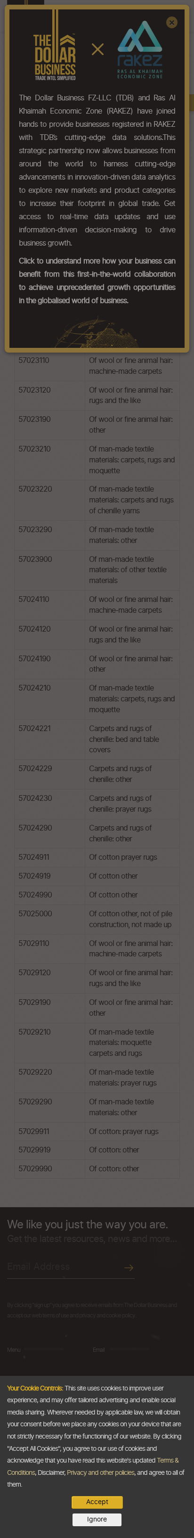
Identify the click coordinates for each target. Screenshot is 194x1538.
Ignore (97, 1519)
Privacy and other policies (100, 1473)
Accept (97, 1502)
